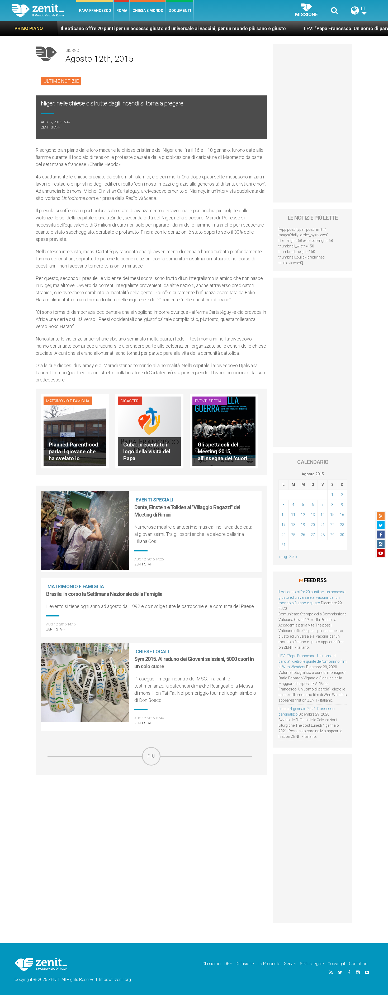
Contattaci (358, 963)
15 (332, 515)
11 (293, 515)
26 (303, 535)
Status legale (312, 963)
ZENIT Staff (50, 127)
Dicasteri (130, 401)
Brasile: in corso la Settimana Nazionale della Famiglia (104, 594)
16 (342, 515)
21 (322, 525)
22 (332, 525)
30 (342, 535)
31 (283, 545)
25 (293, 535)
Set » (293, 557)
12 (303, 515)
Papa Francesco (95, 10)
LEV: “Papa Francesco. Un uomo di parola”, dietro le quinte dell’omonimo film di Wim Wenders (312, 661)
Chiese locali (152, 651)
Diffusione (245, 963)
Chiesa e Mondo (148, 10)
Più (151, 756)
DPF (228, 963)
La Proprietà (269, 963)
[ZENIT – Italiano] (44, 10)
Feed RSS (315, 580)
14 (322, 515)
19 (303, 525)
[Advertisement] (151, 803)
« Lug (282, 557)
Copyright (336, 963)
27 (313, 535)
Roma (121, 10)
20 (313, 525)
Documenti (180, 10)
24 (283, 535)
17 (283, 525)
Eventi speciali (209, 401)
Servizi (290, 963)
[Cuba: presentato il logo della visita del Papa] (149, 431)
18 (293, 525)
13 (313, 515)
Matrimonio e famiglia (67, 401)
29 (332, 535)
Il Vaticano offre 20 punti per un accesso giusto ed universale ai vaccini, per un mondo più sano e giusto (135, 28)
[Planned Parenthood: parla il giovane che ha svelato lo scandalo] (75, 431)
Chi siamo (211, 963)
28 (322, 535)
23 (342, 525)
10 (283, 515)
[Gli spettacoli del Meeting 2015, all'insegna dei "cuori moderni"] (223, 431)
